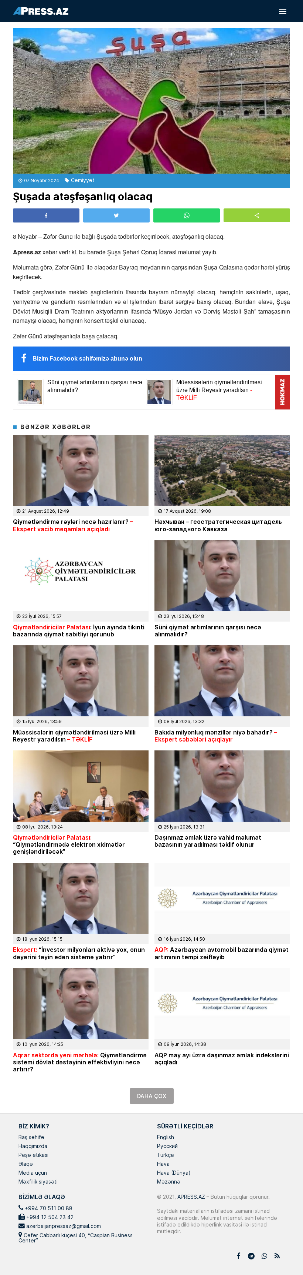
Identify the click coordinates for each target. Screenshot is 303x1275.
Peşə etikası (33, 1155)
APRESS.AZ (190, 1196)
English (165, 1138)
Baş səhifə (31, 1138)
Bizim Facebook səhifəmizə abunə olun (87, 358)
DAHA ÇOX (151, 1096)
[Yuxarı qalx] (282, 1254)
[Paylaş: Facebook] (46, 215)
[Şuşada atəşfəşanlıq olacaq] (151, 101)
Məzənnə (168, 1182)
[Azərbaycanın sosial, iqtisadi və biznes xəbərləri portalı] (40, 11)
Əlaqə (25, 1164)
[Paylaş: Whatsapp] (186, 215)
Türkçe (165, 1155)
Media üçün (32, 1173)
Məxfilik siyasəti (38, 1182)
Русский (167, 1146)
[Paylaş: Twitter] (116, 215)
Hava (163, 1164)
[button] (257, 215)
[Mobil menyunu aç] (282, 11)
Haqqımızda (32, 1146)
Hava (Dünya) (173, 1173)
